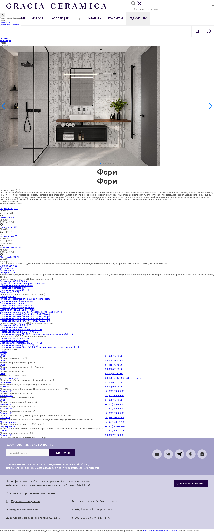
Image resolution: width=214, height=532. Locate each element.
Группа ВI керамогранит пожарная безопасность (25, 298)
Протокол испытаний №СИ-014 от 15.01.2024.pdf (25, 314)
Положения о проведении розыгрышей (30, 493)
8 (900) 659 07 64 (114, 382)
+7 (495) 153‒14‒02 (115, 426)
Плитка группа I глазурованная (16, 305)
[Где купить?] (212, 5)
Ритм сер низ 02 (8, 226)
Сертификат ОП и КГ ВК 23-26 (15, 325)
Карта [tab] (3, 353)
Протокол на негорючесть (13, 287)
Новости (38, 18)
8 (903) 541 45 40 (132, 377)
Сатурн (3, 430)
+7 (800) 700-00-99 (114, 391)
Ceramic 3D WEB (8, 265)
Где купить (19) (8, 272)
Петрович (5, 417)
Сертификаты (7, 270)
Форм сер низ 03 (8, 236)
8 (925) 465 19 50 (114, 377)
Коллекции (60, 18)
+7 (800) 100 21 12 (114, 430)
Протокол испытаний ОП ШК (14, 289)
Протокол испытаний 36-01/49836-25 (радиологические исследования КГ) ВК (40, 347)
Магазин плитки (8, 421)
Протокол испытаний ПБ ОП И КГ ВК (19, 331)
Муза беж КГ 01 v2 (9, 256)
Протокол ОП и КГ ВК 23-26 (14, 327)
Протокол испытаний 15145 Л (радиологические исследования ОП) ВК (36, 333)
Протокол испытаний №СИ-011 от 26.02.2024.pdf (25, 320)
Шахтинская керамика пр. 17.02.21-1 (19, 309)
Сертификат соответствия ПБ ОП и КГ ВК (21, 329)
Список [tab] (3, 351)
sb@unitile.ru (105, 509)
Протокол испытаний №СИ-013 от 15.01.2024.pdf (25, 316)
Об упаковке (6, 267)
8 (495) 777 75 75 (114, 355)
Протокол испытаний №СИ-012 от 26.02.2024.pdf (25, 318)
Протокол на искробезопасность (16, 285)
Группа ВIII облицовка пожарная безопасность (24, 283)
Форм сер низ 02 (8, 217)
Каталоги (94, 18)
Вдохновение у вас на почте (29, 445)
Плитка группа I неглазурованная (17, 307)
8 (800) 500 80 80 (114, 369)
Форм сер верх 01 (9, 208)
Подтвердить (5, 22)
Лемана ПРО (6, 391)
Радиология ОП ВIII (10, 292)
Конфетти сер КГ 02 (10, 247)
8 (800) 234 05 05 (114, 386)
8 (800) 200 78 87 (82, 517)
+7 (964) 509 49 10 (114, 421)
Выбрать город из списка (9, 24)
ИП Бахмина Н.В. (9, 377)
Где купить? (138, 18)
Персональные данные (25, 501)
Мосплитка (5, 382)
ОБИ (2, 355)
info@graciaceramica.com (22, 509)
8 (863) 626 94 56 (82, 509)
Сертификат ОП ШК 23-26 (13, 281)
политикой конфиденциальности (160, 530)
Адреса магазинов (191, 483)
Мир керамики (7, 426)
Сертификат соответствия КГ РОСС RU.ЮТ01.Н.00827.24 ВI (31, 311)
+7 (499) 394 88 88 (114, 417)
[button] (100, 163)
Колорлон (5, 386)
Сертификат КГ (8, 296)
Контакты (115, 18)
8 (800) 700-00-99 (114, 435)
